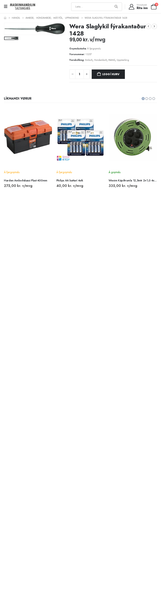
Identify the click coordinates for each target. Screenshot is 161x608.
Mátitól (111, 60)
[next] (154, 26)
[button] (143, 98)
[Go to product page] (28, 137)
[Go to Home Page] (5, 18)
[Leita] (116, 7)
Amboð (88, 60)
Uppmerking (123, 60)
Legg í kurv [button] (45, 114)
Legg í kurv (110, 74)
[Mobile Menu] (7, 6)
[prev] (148, 26)
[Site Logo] (22, 6)
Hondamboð (100, 60)
